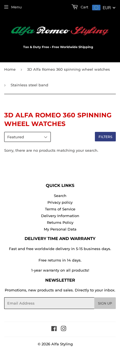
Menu (16, 7)
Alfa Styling (62, 344)
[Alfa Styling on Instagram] (63, 329)
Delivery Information (60, 215)
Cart (84, 7)
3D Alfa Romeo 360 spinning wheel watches (68, 69)
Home (10, 69)
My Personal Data (60, 229)
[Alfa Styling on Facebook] (54, 329)
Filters (105, 137)
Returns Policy (60, 222)
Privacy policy (60, 202)
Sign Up (105, 303)
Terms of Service (60, 209)
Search (60, 195)
